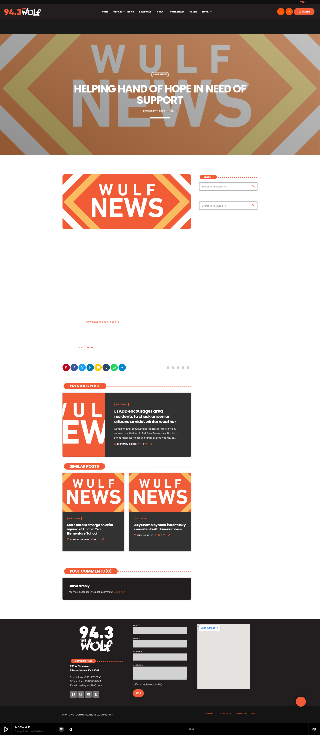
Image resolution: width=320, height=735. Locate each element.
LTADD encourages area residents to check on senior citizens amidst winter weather (145, 416)
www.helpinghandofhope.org (102, 321)
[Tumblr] (95, 694)
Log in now (119, 591)
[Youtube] (88, 694)
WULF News (160, 74)
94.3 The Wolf (85, 347)
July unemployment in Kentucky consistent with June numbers (160, 527)
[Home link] (22, 11)
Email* (136, 638)
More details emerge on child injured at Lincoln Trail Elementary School (90, 529)
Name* (136, 625)
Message (138, 664)
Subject (137, 651)
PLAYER (304, 11)
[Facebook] (73, 694)
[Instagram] (81, 694)
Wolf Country (71, 356)
